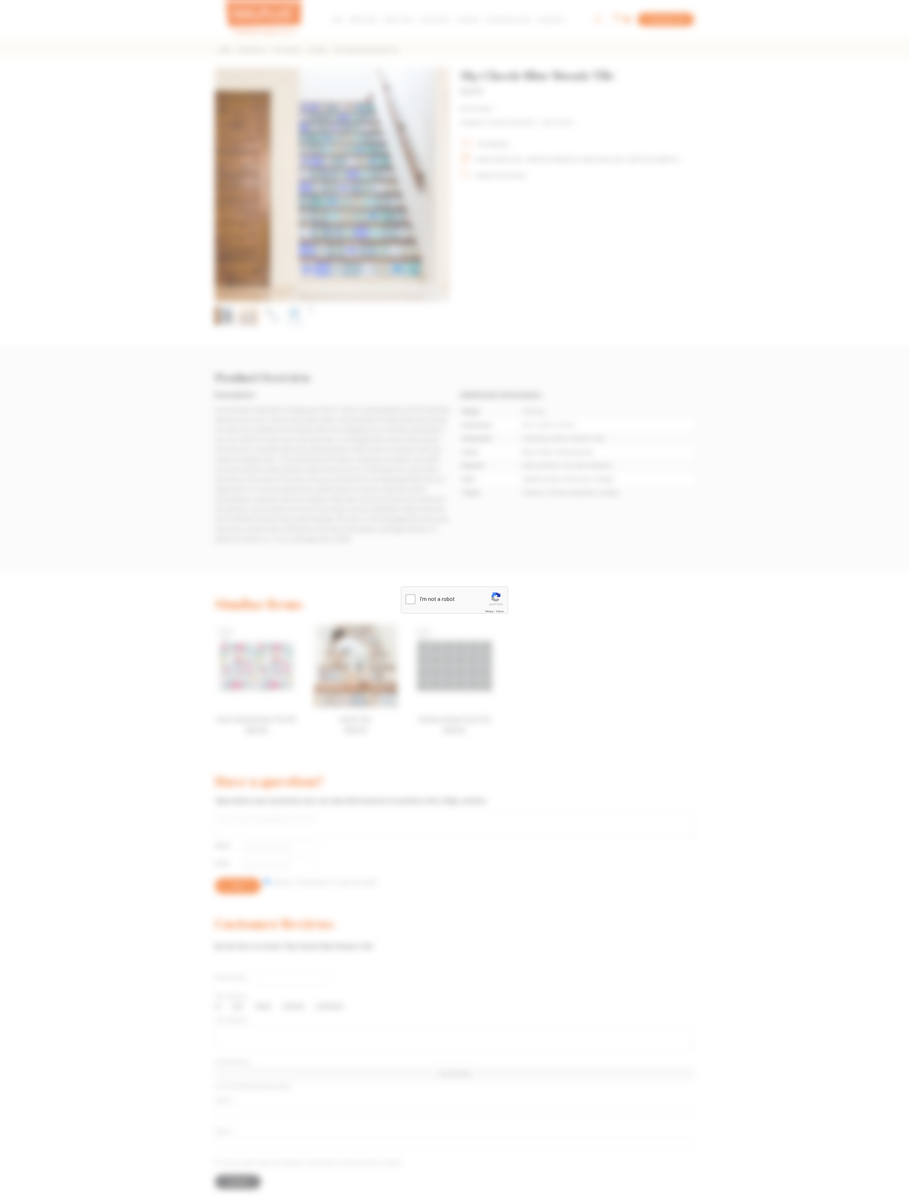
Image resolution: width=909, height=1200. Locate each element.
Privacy (489, 611)
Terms (500, 611)
